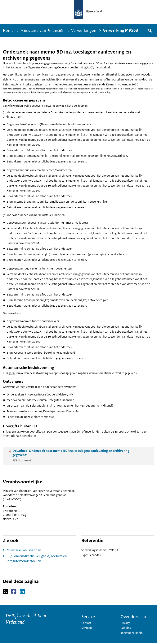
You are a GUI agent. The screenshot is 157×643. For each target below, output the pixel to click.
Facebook (14, 591)
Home (8, 30)
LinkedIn (22, 591)
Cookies (126, 628)
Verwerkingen (83, 30)
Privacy (125, 623)
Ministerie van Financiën (42, 30)
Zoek (149, 30)
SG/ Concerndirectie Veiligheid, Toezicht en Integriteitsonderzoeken (37, 558)
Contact (86, 623)
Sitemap (86, 628)
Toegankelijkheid (132, 633)
